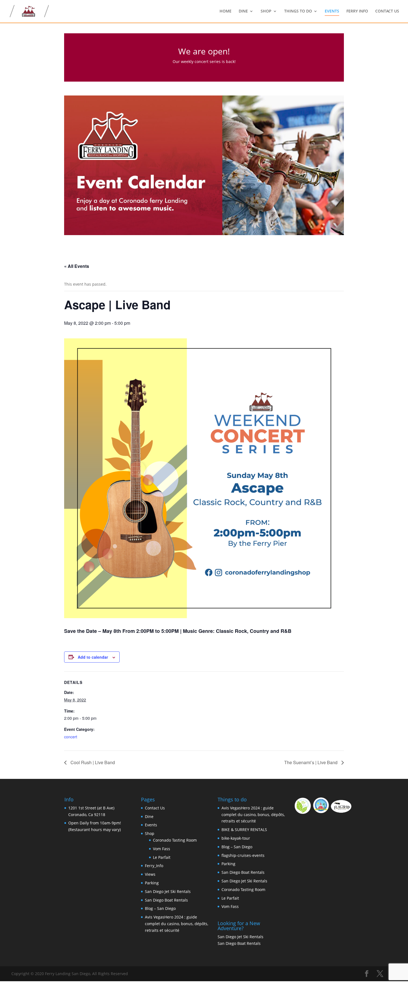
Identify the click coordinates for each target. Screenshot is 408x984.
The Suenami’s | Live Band (311, 762)
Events (151, 824)
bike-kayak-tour (235, 838)
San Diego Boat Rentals (166, 900)
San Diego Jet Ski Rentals (168, 891)
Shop (149, 833)
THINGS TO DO (298, 11)
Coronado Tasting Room (175, 840)
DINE (243, 11)
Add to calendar (93, 657)
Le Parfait (161, 857)
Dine (149, 816)
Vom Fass (161, 848)
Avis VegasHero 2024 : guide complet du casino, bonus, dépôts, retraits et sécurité (176, 923)
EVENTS (332, 11)
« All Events (76, 266)
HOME (225, 11)
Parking (152, 882)
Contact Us (155, 808)
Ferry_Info (154, 865)
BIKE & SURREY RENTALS (244, 829)
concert (70, 736)
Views (150, 874)
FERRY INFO (357, 11)
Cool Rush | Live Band (92, 762)
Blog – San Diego (160, 908)
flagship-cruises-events (243, 855)
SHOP (266, 11)
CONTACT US (387, 11)
